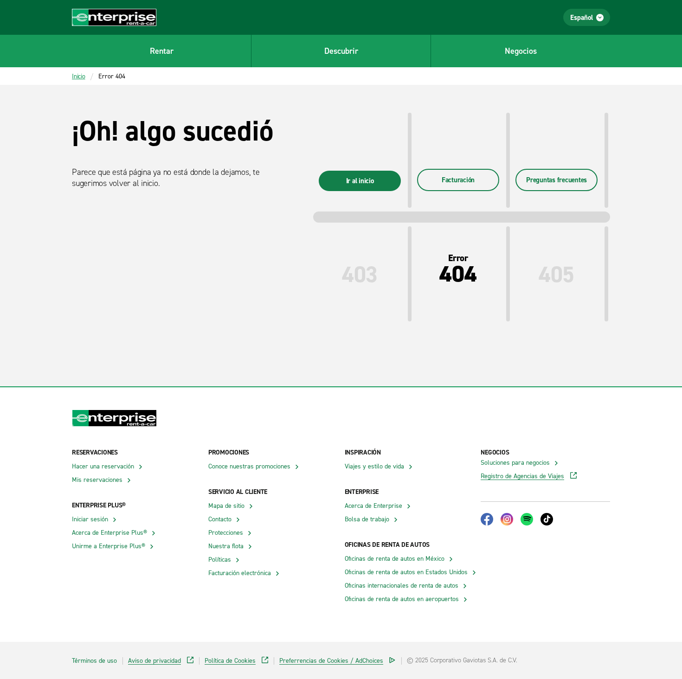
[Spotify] (527, 519)
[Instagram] (507, 519)
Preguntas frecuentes (556, 179)
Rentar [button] (162, 50)
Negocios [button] (521, 50)
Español (581, 17)
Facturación (458, 179)
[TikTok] (546, 519)
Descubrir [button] (341, 50)
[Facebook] (487, 519)
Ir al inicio (360, 180)
